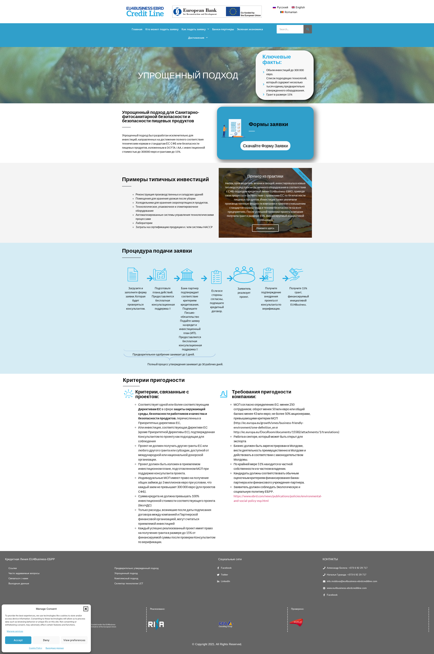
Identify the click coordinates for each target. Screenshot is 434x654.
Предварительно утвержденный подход (136, 568)
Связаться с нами (18, 578)
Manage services (15, 631)
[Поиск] (307, 29)
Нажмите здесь (265, 228)
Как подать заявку (194, 29)
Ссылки (12, 568)
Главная (137, 29)
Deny (46, 640)
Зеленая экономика (250, 29)
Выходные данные (55, 648)
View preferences (74, 640)
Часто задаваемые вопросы (24, 573)
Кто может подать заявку (162, 29)
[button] (85, 609)
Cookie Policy (35, 648)
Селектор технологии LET (128, 583)
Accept (18, 640)
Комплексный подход (126, 578)
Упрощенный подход (126, 573)
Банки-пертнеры (223, 29)
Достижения (196, 37)
